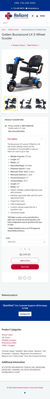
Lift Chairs (6, 337)
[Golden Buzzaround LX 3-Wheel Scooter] (25, 73)
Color (8, 238)
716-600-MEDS (19, 8)
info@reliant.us (33, 8)
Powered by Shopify (36, 388)
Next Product (33, 45)
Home (3, 29)
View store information (16, 131)
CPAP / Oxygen (8, 345)
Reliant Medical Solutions (21, 388)
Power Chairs (7, 335)
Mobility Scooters (13, 29)
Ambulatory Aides (9, 343)
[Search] (46, 23)
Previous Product (18, 45)
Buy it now (25, 267)
